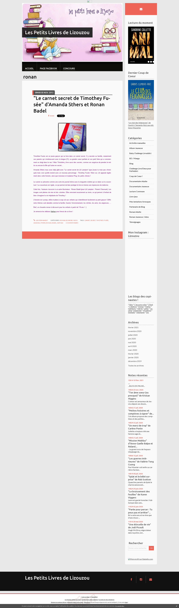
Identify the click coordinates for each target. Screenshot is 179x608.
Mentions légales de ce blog (75, 602)
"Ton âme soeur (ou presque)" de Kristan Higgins (139, 395)
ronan (48, 223)
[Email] (141, 9)
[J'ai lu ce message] (177, 606)
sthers (43, 223)
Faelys (148, 306)
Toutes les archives (136, 365)
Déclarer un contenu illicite (58, 602)
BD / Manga (134, 158)
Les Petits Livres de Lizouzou (57, 32)
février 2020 (133, 354)
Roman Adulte (135, 212)
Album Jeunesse (136, 148)
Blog (131, 163)
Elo (147, 312)
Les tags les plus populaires (106, 599)
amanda (36, 223)
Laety (146, 308)
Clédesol (133, 306)
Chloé (150, 304)
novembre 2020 (134, 331)
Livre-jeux (133, 196)
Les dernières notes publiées (90, 599)
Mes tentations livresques (140, 201)
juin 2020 (132, 338)
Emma (140, 306)
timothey (99, 220)
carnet (87, 220)
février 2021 (133, 327)
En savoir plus (119, 606)
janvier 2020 (133, 357)
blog (126, 602)
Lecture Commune (137, 191)
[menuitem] (29, 66)
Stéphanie (140, 312)
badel (54, 223)
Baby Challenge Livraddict (140, 153)
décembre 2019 (134, 361)
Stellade (131, 312)
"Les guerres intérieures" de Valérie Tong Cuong (141, 461)
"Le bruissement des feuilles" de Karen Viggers (139, 494)
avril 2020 (132, 346)
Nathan (53, 211)
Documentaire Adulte (138, 181)
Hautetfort (94, 597)
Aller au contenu (8, 5)
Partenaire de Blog (137, 207)
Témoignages (135, 222)
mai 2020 (132, 342)
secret (93, 220)
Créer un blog (85, 597)
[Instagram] (141, 579)
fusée (106, 220)
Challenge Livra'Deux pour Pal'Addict (140, 169)
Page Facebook (48, 68)
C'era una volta (140, 304)
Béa (131, 304)
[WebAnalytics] (89, 1)
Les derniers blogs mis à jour (73, 599)
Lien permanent (42, 220)
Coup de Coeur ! (136, 176)
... (129, 383)
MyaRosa (147, 310)
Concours (69, 68)
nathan (60, 223)
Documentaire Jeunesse (139, 186)
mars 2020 (132, 350)
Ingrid (140, 308)
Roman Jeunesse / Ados (68, 220)
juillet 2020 (132, 335)
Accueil (29, 68)
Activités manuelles (137, 143)
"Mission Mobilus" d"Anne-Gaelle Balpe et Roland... (140, 443)
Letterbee (137, 310)
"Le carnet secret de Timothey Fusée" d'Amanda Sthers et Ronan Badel (71, 104)
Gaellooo (132, 308)
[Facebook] (131, 579)
